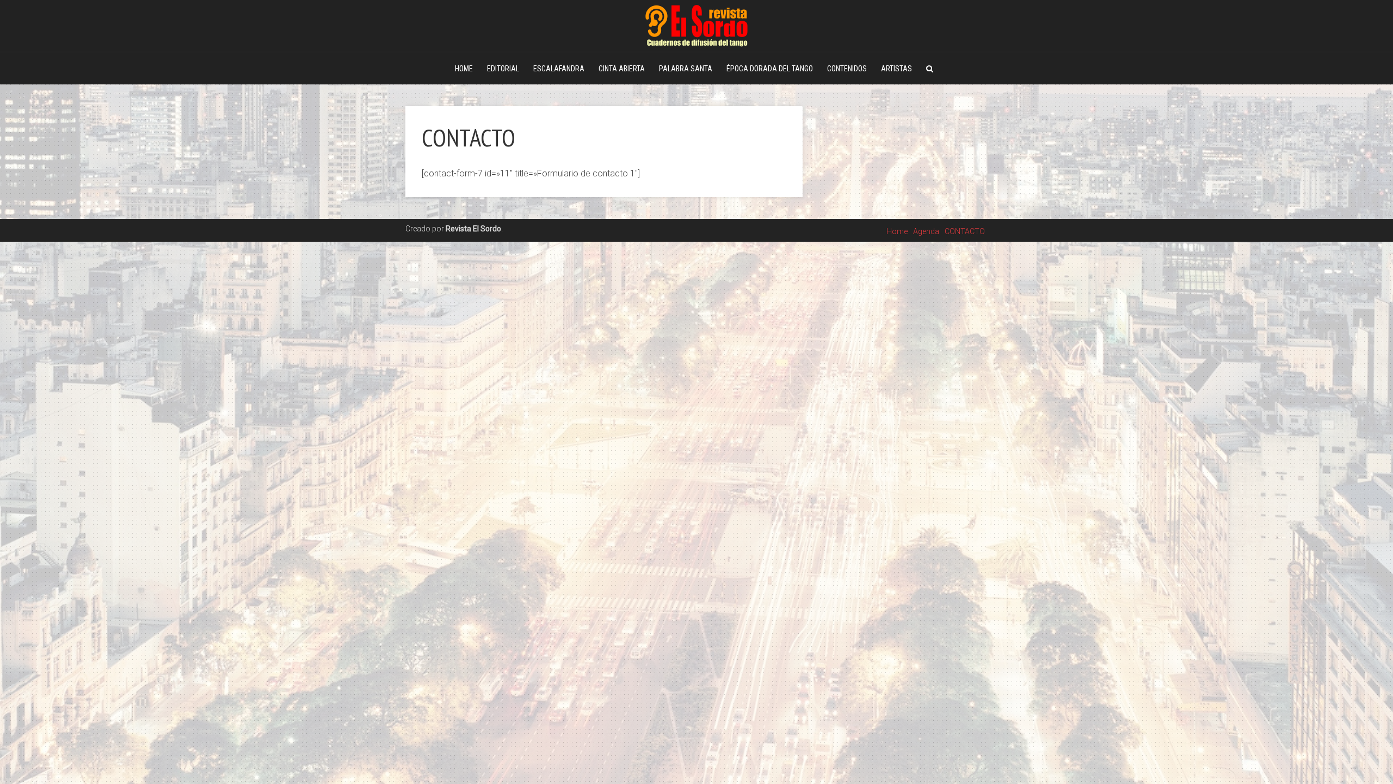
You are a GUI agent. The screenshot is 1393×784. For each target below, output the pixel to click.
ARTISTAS (896, 68)
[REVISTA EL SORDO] (696, 24)
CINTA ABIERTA (622, 68)
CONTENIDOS (847, 68)
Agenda (926, 231)
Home (897, 231)
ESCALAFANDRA (558, 68)
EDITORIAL (503, 68)
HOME (464, 68)
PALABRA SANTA (685, 68)
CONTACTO (965, 231)
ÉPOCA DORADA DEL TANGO (769, 68)
